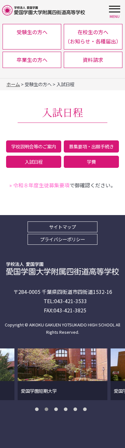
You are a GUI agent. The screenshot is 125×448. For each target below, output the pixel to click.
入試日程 (34, 161)
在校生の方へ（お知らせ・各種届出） (93, 36)
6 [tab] (86, 409)
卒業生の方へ (32, 59)
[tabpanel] (62, 374)
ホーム (13, 84)
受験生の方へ (32, 32)
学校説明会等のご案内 (33, 146)
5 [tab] (77, 409)
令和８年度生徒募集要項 (39, 185)
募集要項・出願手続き (91, 146)
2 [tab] (48, 409)
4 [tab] (67, 409)
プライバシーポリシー (62, 239)
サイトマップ (62, 226)
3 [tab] (57, 409)
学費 (91, 161)
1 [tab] (38, 409)
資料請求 (93, 59)
